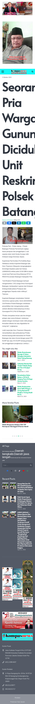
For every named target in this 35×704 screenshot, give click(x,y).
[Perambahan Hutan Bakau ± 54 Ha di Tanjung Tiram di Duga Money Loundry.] (5, 375)
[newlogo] (17, 636)
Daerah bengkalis (13, 452)
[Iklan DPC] (7, 583)
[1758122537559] (17, 43)
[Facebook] (7, 471)
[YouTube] (23, 471)
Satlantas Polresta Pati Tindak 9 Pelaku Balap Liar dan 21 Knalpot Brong (24, 366)
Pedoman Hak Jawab (17, 702)
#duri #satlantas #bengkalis (8, 451)
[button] (32, 71)
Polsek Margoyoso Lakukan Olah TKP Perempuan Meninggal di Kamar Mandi (15, 425)
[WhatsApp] (27, 471)
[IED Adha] (28, 583)
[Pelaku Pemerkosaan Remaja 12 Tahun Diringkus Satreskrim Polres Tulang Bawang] (5, 352)
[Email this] (4, 222)
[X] (11, 471)
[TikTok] (19, 471)
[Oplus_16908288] (19, 71)
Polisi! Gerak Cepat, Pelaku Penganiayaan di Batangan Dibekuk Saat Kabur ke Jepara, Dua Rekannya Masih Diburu (24, 502)
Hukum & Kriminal (7, 220)
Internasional (24, 457)
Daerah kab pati (14, 457)
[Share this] (9, 222)
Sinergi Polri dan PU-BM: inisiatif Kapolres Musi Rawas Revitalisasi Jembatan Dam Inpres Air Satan (25, 487)
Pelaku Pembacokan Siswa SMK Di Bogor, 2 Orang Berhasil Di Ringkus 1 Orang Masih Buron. (24, 390)
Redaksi (17, 698)
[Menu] (2, 71)
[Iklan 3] (17, 583)
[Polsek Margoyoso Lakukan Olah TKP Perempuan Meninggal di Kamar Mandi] (17, 407)
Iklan (19, 457)
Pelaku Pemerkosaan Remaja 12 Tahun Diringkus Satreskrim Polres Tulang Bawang (24, 355)
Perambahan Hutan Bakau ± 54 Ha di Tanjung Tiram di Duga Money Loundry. (24, 378)
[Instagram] (15, 471)
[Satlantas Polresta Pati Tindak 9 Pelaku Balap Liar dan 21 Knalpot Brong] (5, 364)
